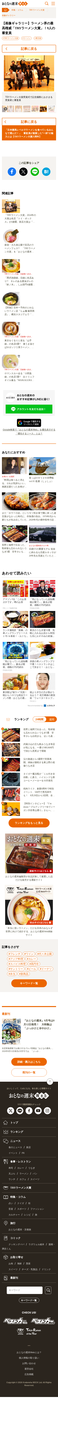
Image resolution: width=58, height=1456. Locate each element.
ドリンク (46, 1269)
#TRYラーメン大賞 (10, 38)
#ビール (31, 968)
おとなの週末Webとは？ (29, 1352)
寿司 (11, 1168)
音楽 (11, 1209)
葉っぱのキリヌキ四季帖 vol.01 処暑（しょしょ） (42, 479)
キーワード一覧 (29, 1300)
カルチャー (14, 1215)
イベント (13, 1153)
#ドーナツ (46, 968)
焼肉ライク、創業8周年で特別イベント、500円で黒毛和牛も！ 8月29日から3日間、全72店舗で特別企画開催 (39, 792)
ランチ (12, 1179)
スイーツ (34, 1179)
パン (35, 1173)
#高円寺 (34, 963)
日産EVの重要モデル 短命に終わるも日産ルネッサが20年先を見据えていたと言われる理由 (42, 552)
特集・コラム (17, 10)
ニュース (15, 1141)
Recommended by (35, 705)
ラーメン (24, 1173)
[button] (10, 109)
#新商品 (23, 973)
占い (11, 1203)
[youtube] (38, 1110)
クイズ (20, 1203)
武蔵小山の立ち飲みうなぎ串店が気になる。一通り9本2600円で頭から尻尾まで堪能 (39, 747)
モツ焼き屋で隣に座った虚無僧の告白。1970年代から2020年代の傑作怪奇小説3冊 (42, 516)
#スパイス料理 (17, 963)
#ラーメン (26, 38)
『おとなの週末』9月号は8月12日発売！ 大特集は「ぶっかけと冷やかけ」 (39, 1024)
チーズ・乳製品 (30, 1269)
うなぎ (31, 1168)
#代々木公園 (44, 953)
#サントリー (16, 968)
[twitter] (11, 1110)
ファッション (37, 1209)
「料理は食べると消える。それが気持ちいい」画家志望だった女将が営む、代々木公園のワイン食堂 (14, 483)
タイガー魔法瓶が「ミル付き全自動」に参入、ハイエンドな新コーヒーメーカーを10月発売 (39, 777)
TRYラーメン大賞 (36, 10)
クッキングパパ (16, 1244)
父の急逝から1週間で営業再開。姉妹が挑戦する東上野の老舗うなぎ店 (39, 762)
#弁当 (12, 973)
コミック (15, 1238)
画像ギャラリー (8, 15)
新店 (28, 1147)
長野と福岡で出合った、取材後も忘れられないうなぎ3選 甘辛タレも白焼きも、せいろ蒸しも (14, 548)
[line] (20, 1110)
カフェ (22, 1179)
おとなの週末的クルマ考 (38, 545)
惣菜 (28, 1263)
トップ (14, 1122)
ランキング (16, 1131)
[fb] (29, 1110)
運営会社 (29, 1368)
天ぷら (12, 1173)
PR (23, 1153)
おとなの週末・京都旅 (20, 1229)
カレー (20, 1168)
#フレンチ (14, 953)
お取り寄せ (16, 1257)
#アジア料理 (16, 958)
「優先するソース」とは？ (29, 433)
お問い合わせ (29, 1363)
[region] (29, 84)
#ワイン (29, 953)
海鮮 (19, 1263)
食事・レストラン (20, 1161)
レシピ (27, 1215)
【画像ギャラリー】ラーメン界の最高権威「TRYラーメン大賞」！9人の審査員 (28, 28)
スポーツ (21, 1209)
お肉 (11, 1263)
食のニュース (15, 1147)
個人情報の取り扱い (29, 1358)
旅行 (12, 1223)
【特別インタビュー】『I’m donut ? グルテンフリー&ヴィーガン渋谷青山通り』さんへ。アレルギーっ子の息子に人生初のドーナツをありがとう (39, 807)
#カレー (31, 958)
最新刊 (14, 1277)
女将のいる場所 (8, 476)
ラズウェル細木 (36, 1244)
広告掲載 (29, 1374)
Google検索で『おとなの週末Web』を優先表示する (29, 429)
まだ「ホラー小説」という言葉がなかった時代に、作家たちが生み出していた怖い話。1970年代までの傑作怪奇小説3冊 (15, 516)
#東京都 (38, 38)
